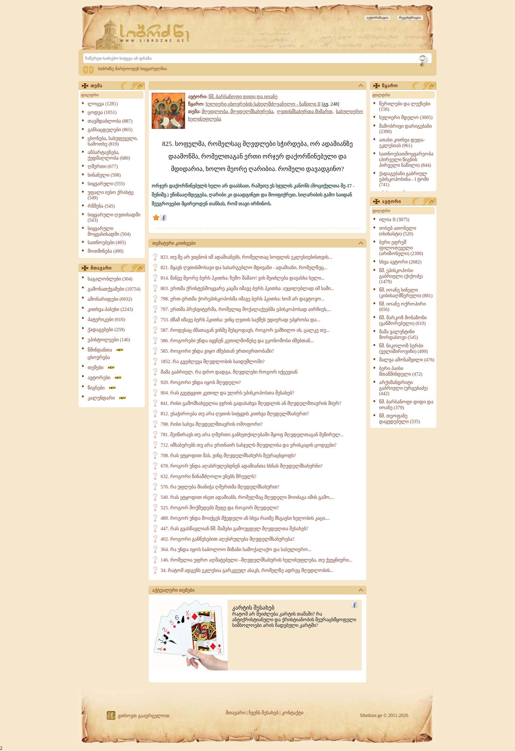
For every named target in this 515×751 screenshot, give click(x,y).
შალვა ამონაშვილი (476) (406, 359)
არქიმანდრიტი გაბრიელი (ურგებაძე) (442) (403, 388)
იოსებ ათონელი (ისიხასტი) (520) (397, 231)
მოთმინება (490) (105, 251)
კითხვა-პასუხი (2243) (110, 309)
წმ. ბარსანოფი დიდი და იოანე (243, 96)
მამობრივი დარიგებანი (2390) (405, 129)
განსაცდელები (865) (110, 129)
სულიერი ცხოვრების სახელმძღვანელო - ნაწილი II (263, 104)
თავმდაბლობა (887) (110, 121)
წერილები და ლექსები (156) (404, 106)
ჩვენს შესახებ (263, 712)
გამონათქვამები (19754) (114, 289)
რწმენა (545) (101, 206)
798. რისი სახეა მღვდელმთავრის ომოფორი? (212, 424)
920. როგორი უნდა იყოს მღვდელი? (201, 382)
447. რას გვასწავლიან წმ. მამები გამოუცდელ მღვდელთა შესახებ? (234, 528)
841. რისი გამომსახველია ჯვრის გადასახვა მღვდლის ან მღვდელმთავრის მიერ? (251, 403)
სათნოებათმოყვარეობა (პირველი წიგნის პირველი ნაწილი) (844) (406, 159)
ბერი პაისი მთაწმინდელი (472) (400, 371)
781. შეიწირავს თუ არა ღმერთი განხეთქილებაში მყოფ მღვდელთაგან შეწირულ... (252, 434)
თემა (97, 85)
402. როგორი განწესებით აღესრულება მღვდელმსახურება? (227, 539)
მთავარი (101, 268)
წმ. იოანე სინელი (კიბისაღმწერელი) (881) (405, 292)
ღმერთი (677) (103, 166)
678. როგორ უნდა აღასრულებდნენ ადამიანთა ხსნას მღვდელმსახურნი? (241, 465)
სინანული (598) (104, 175)
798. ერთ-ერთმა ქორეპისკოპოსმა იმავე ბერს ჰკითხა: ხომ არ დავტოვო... (243, 298)
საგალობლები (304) (110, 278)
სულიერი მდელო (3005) (405, 117)
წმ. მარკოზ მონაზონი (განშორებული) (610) (403, 320)
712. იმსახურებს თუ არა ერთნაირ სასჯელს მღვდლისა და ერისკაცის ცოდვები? (248, 445)
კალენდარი (103, 397)
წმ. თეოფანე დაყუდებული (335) (399, 418)
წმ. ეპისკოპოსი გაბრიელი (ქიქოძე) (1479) (401, 276)
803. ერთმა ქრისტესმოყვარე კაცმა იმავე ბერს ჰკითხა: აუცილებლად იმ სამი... (247, 288)
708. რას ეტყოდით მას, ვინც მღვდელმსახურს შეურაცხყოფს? (228, 455)
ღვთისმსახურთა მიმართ (304, 111)
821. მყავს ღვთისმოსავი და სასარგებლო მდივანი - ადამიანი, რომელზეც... (244, 267)
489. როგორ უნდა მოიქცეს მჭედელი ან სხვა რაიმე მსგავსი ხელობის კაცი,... (245, 518)
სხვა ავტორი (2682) (400, 261)
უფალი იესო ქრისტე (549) (111, 195)
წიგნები (98, 387)
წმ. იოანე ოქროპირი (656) (402, 306)
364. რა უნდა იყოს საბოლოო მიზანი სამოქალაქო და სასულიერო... (236, 549)
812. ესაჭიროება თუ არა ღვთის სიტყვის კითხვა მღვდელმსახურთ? (235, 413)
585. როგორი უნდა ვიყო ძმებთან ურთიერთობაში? (217, 351)
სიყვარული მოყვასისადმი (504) (109, 231)
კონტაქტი (292, 712)
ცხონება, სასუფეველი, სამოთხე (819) (113, 141)
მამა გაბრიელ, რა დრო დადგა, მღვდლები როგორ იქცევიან (229, 371)
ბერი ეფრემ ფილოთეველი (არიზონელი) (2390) (401, 248)
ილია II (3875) (394, 219)
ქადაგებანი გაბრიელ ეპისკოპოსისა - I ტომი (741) (404, 179)
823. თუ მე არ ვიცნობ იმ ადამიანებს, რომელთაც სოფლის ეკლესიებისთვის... (246, 257)
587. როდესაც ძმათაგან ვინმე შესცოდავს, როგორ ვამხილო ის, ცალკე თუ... (245, 330)
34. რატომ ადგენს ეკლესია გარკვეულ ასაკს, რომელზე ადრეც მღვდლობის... (247, 570)
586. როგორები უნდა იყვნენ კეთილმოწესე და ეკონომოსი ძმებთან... (237, 340)
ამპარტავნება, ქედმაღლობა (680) (109, 155)
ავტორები (101, 377)
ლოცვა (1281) (103, 103)
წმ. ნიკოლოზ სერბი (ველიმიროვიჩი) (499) (403, 348)
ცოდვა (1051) (102, 112)
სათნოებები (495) (107, 242)
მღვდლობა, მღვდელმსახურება (237, 111)
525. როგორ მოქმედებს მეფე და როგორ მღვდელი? (220, 507)
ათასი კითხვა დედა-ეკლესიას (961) (402, 142)
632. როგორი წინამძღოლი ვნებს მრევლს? (208, 476)
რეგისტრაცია (410, 17)
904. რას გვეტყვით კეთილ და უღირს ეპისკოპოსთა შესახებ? (227, 392)
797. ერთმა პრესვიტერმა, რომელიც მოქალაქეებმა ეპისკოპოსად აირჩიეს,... (246, 309)
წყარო (390, 85)
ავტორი (391, 201)
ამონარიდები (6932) (110, 299)
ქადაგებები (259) (106, 329)
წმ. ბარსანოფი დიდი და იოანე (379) (406, 404)
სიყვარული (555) (106, 183)
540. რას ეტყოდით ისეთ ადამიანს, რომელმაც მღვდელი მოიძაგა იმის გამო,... (247, 497)
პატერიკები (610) (106, 319)
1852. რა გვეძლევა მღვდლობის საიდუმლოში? (213, 361)
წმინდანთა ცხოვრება (102, 353)
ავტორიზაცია (377, 17)
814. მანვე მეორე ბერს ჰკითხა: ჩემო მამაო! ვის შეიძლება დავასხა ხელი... (243, 277)
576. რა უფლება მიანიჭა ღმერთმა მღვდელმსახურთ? (220, 486)
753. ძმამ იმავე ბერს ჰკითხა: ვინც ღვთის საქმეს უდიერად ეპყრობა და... (240, 319)
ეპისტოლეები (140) (109, 339)
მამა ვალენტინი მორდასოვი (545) (398, 334)
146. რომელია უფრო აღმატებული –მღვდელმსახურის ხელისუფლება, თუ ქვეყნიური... (256, 559)
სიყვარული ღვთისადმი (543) (114, 217)
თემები (97, 367)
